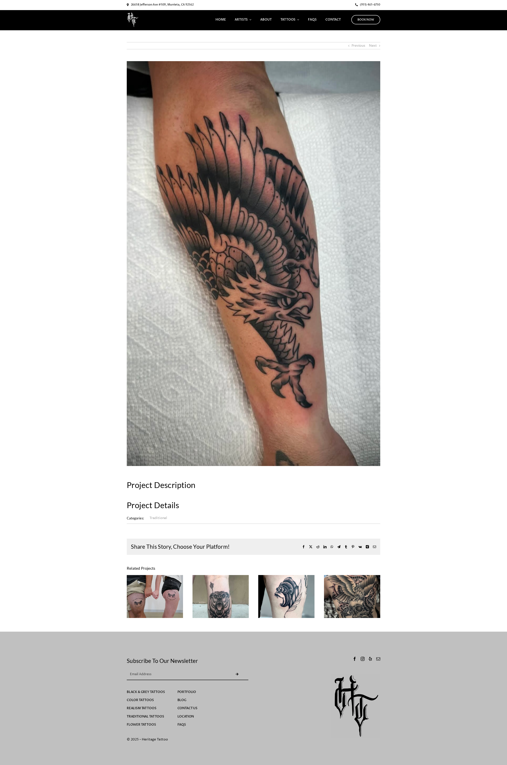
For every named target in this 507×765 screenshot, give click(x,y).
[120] (155, 577)
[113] (286, 577)
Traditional (158, 518)
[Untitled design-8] (133, 13)
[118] (221, 577)
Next (373, 45)
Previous (358, 45)
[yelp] (370, 659)
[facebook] (355, 659)
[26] (352, 577)
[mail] (378, 659)
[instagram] (363, 659)
